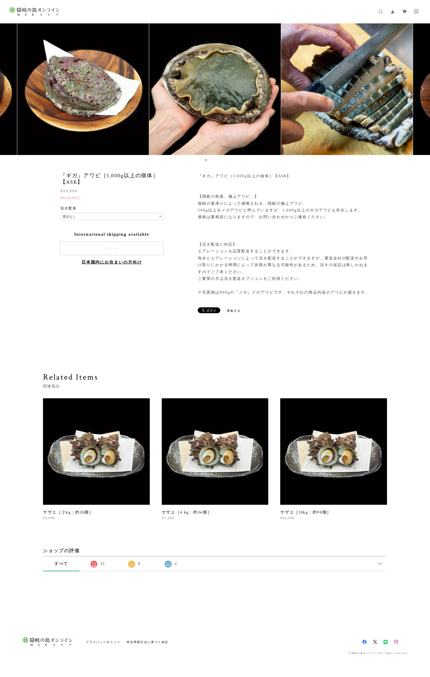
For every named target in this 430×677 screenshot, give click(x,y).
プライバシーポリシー (103, 642)
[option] (83, 89)
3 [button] (206, 160)
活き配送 (68, 208)
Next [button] (421, 89)
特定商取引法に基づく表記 (147, 642)
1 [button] (198, 160)
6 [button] (217, 160)
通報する (234, 310)
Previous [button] (9, 89)
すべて (61, 563)
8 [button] (225, 160)
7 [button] (221, 160)
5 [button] (213, 160)
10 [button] (232, 160)
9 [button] (228, 160)
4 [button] (209, 160)
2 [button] (202, 160)
